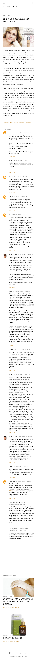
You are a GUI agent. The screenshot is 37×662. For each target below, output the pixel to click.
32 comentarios (14, 641)
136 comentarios (14, 607)
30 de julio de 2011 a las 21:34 (24, 132)
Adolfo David (13, 254)
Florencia (12, 481)
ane (10, 196)
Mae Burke (24, 656)
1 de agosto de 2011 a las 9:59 (21, 466)
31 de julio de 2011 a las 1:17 (22, 160)
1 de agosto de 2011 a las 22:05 (23, 481)
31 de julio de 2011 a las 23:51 (22, 291)
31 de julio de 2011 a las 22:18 (25, 254)
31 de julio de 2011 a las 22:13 (19, 214)
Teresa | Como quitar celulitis (18, 529)
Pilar (10, 176)
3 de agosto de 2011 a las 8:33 (17, 504)
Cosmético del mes (12, 638)
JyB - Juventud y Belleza (14, 7)
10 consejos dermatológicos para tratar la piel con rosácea (18, 601)
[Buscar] (33, 3)
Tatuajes (11, 491)
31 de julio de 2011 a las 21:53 (19, 196)
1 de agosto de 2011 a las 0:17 (25, 436)
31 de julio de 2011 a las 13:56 (19, 176)
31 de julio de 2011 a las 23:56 (23, 374)
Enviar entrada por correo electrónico (20, 122)
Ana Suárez (12, 132)
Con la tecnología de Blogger (20, 653)
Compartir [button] (6, 122)
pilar (10, 214)
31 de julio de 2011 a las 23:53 (22, 349)
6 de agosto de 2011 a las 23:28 (17, 530)
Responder (12, 156)
